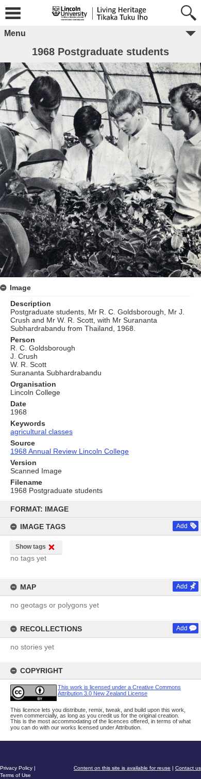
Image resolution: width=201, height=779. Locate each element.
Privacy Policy (16, 768)
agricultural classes (41, 431)
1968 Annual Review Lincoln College (69, 451)
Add (182, 526)
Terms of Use (15, 775)
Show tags (30, 546)
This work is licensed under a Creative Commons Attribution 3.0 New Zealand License (119, 690)
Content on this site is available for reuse (122, 768)
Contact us (188, 768)
